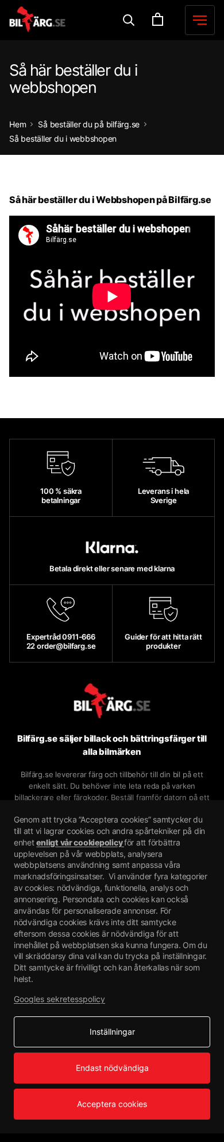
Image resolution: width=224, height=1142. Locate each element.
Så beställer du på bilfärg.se (89, 124)
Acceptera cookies (112, 1104)
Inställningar (112, 1031)
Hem (17, 124)
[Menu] (129, 20)
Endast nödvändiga (112, 1068)
